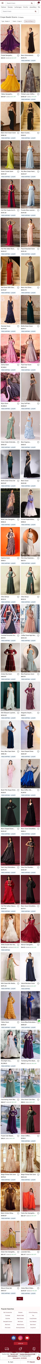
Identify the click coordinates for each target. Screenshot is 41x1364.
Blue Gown (33, 1324)
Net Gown (7, 1324)
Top (33, 1315)
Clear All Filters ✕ (29, 21)
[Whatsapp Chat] (39, 1021)
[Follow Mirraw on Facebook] (13, 1338)
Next (19, 1298)
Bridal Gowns (20, 1324)
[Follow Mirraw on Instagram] (20, 1338)
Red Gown (20, 1321)
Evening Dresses (20, 1327)
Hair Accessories (7, 1312)
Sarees (10, 7)
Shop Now (11, 51)
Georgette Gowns (7, 1321)
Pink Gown (7, 1327)
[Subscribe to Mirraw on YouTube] (27, 1338)
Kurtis (25, 7)
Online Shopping (33, 1312)
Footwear (7, 1315)
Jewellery (33, 7)
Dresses (20, 1312)
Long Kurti (33, 1327)
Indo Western (33, 1321)
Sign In (20, 1343)
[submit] (36, 11)
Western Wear (20, 1315)
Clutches (7, 1318)
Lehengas (18, 7)
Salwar (3, 7)
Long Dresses (33, 1318)
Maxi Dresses (20, 1318)
